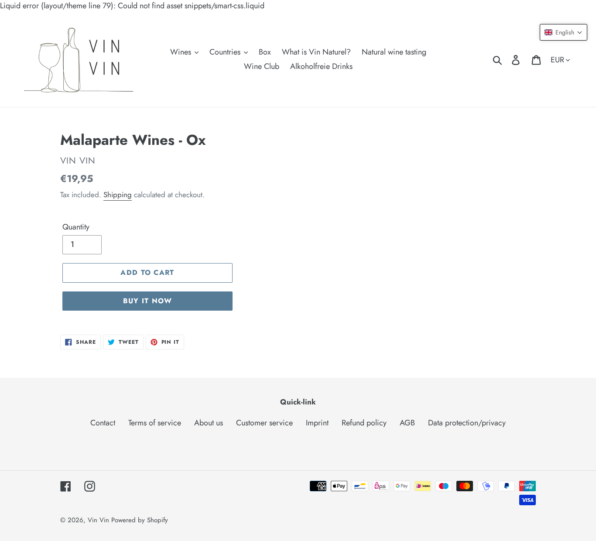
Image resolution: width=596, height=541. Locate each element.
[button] (563, 32)
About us (208, 422)
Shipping (117, 194)
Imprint (317, 422)
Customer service (264, 422)
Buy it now (147, 301)
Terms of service (154, 422)
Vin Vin (99, 520)
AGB (407, 422)
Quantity (75, 227)
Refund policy (364, 422)
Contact (102, 422)
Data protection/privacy (467, 422)
